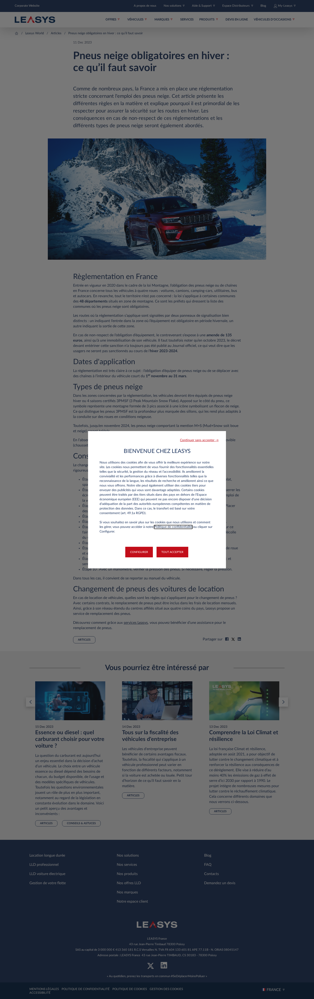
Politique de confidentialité (173, 527)
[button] (199, 440)
